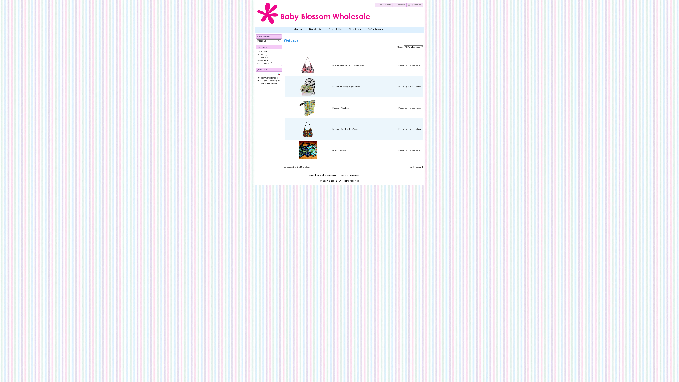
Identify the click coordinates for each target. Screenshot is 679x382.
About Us (335, 29)
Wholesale (375, 29)
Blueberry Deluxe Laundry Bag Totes (348, 65)
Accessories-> (263, 63)
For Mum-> (261, 57)
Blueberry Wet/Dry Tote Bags (345, 129)
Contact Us (330, 175)
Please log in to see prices (409, 65)
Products (315, 29)
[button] (384, 5)
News (320, 175)
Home (298, 29)
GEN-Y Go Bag (339, 150)
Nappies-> (261, 54)
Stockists (355, 29)
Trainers (260, 51)
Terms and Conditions (349, 175)
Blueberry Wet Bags (341, 108)
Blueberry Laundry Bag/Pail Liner (346, 87)
